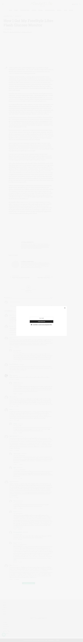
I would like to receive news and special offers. (42, 324)
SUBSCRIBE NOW (41, 321)
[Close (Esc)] (65, 308)
